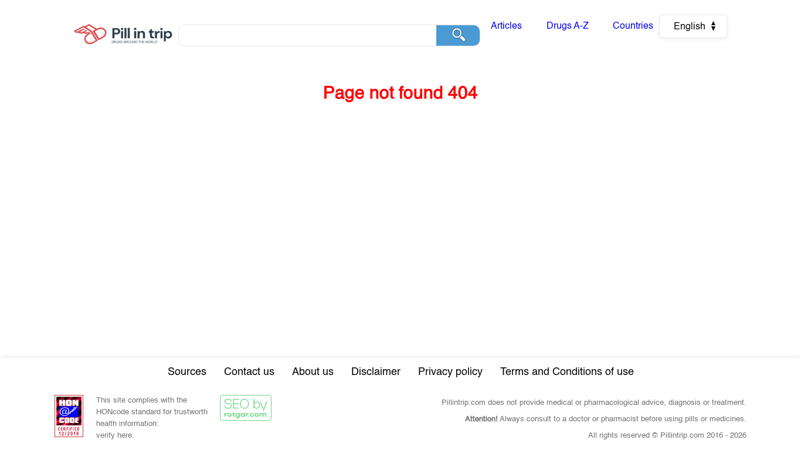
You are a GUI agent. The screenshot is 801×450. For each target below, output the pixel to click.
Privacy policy (450, 372)
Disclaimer (375, 372)
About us (313, 372)
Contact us (249, 372)
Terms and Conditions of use (567, 372)
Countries (633, 26)
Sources (187, 372)
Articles (506, 26)
